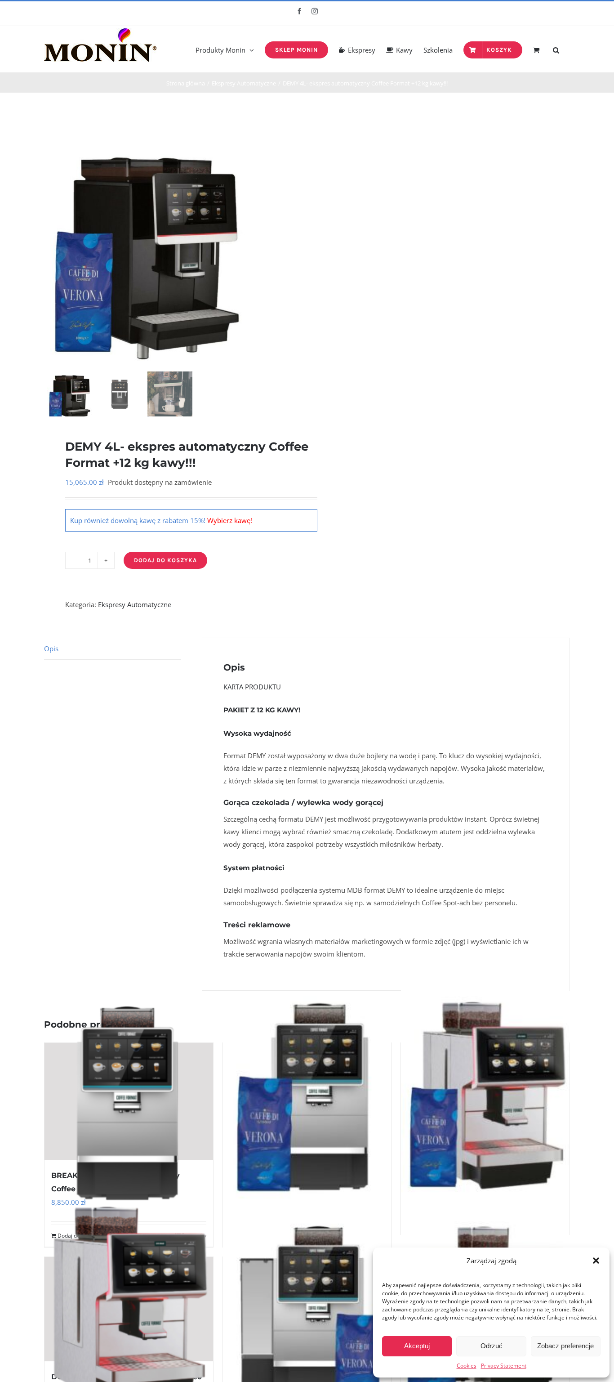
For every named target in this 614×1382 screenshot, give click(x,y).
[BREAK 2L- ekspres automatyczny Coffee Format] (128, 1101)
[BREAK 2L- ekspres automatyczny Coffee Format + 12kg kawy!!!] (307, 1101)
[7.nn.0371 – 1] (145, 241)
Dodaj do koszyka (165, 560)
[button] (596, 1260)
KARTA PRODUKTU (252, 686)
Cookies (466, 1365)
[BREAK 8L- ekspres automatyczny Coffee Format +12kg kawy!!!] (307, 1315)
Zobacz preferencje (565, 1346)
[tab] (112, 649)
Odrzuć (492, 1346)
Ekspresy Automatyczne (134, 604)
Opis (51, 648)
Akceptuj (417, 1346)
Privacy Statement (503, 1365)
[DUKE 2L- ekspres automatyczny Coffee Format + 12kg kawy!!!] (485, 1095)
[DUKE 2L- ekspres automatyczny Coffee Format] (128, 1309)
